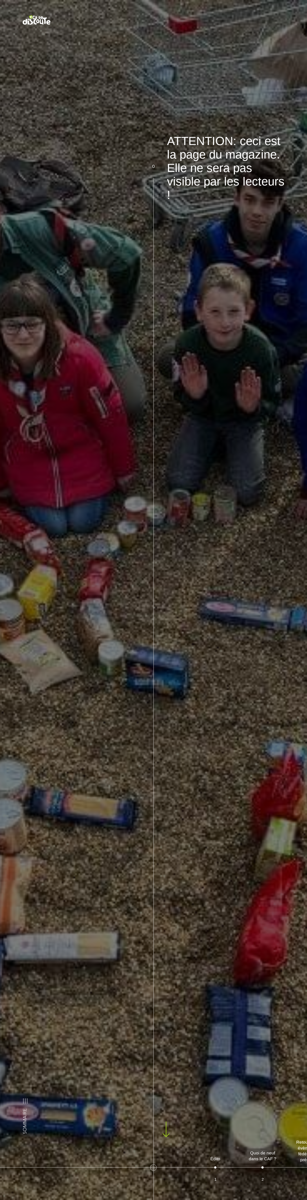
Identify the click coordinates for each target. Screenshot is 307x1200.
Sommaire (25, 1121)
